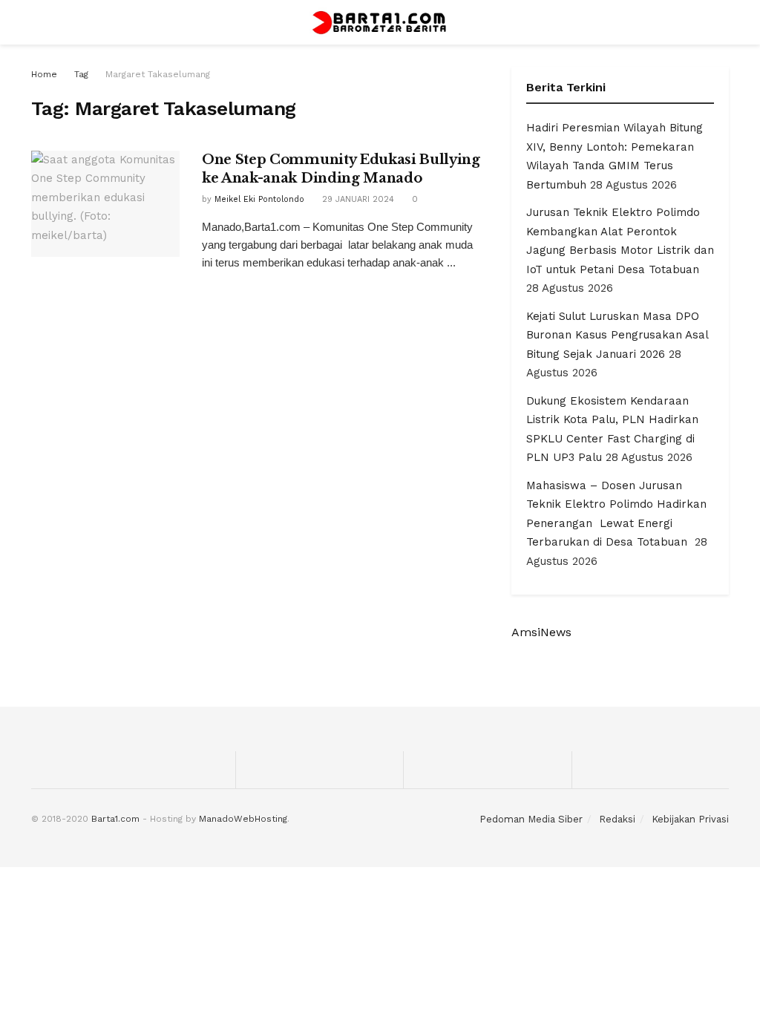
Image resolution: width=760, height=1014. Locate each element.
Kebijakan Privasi (690, 819)
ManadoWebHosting (243, 819)
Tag (81, 74)
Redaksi (617, 819)
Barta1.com (115, 819)
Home (44, 74)
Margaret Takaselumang (157, 74)
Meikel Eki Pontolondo (259, 199)
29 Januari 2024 (356, 199)
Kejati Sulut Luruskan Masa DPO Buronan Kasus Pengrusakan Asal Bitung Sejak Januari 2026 (617, 335)
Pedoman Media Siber (531, 819)
